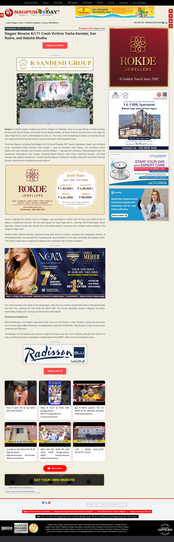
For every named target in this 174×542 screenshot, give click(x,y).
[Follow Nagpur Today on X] (46, 503)
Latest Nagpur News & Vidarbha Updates (23, 23)
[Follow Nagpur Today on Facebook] (43, 503)
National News (31, 3)
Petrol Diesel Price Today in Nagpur (111, 511)
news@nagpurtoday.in (86, 531)
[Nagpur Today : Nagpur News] (32, 12)
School (111, 3)
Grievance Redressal (121, 529)
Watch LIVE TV (55, 371)
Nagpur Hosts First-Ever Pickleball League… (22, 491)
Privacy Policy (99, 529)
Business (123, 3)
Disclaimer (109, 529)
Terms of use (88, 529)
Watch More (56, 468)
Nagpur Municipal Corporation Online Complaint (74, 511)
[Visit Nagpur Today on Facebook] (163, 23)
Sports (46, 3)
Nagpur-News (70, 529)
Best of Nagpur (139, 3)
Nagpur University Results (140, 511)
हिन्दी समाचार (73, 3)
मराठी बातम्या (87, 3)
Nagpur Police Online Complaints (36, 511)
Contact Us (79, 529)
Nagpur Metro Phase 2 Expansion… (19, 487)
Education (58, 3)
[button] (21, 400)
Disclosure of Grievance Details (58, 531)
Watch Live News (55, 45)
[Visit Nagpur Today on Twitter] (166, 23)
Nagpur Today (87, 28)
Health (100, 3)
